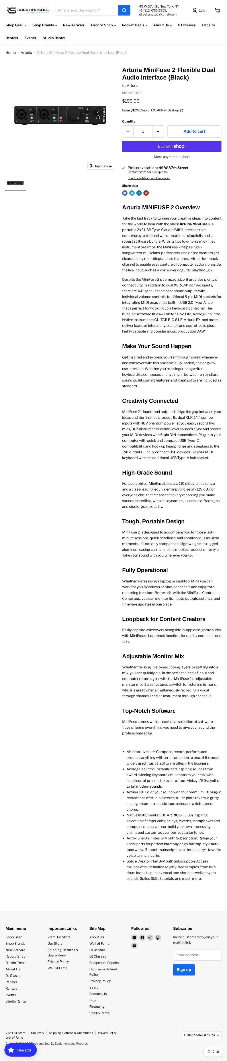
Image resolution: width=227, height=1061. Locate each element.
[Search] (124, 10)
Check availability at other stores (149, 178)
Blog (92, 1000)
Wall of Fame (57, 968)
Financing (97, 1007)
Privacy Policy (58, 962)
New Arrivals (73, 25)
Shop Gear (15, 25)
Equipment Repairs (104, 963)
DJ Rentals (97, 950)
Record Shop (102, 25)
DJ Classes (187, 25)
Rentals (12, 38)
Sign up (184, 969)
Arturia (26, 53)
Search (94, 987)
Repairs (208, 25)
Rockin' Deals (133, 25)
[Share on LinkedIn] (139, 193)
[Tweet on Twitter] (132, 193)
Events (30, 38)
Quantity (128, 121)
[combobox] (86, 10)
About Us (161, 25)
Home (11, 53)
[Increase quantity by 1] (158, 131)
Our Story (55, 944)
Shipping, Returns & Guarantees (71, 1033)
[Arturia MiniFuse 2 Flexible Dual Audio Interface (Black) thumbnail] (15, 183)
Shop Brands (43, 25)
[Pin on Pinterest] (146, 193)
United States (199, 1035)
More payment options (172, 157)
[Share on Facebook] (124, 193)
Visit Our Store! (59, 937)
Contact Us (98, 994)
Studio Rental (54, 38)
